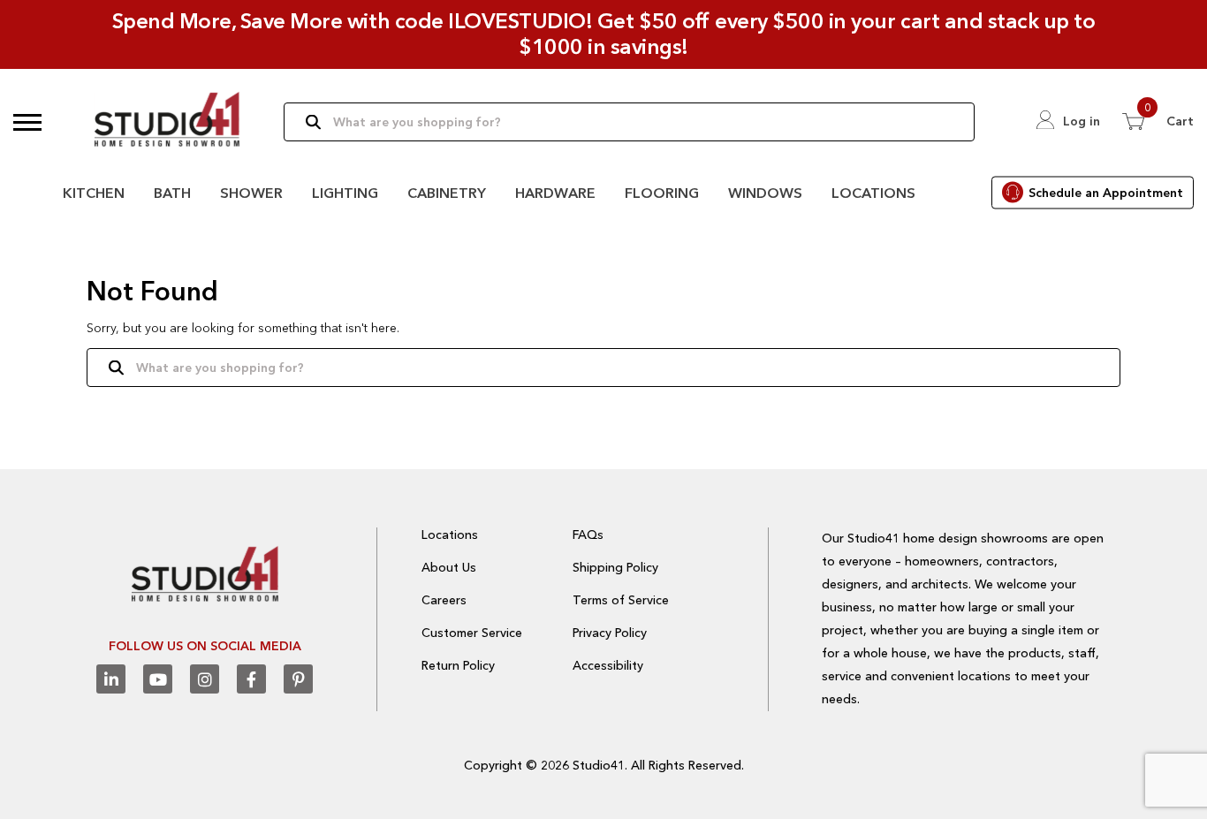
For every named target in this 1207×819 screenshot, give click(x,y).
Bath (172, 192)
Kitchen (94, 192)
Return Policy (458, 665)
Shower (251, 192)
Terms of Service (621, 600)
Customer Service (471, 633)
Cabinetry (446, 192)
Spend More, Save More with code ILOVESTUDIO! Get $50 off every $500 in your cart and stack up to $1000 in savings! (604, 33)
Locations (873, 192)
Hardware (555, 192)
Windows (765, 192)
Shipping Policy (615, 567)
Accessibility (608, 665)
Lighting (345, 192)
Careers (444, 600)
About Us (448, 567)
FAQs (588, 534)
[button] (27, 122)
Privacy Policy (610, 633)
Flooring (662, 192)
